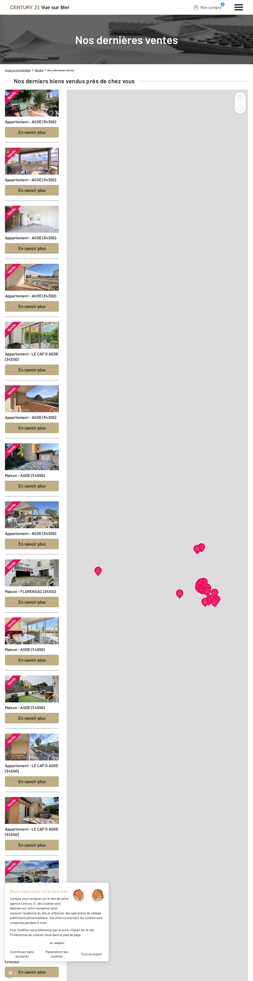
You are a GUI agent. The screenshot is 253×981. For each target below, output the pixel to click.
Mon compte (211, 7)
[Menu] (238, 6)
